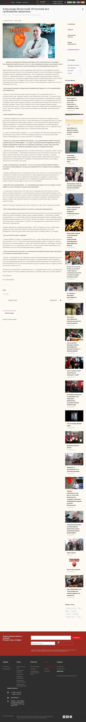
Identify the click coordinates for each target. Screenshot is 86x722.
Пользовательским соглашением (43, 651)
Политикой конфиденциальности (60, 651)
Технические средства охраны (21, 681)
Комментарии (9, 313)
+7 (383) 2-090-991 (57, 3)
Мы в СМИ (6, 293)
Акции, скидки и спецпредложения (21, 685)
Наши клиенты (61, 669)
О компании (71, 24)
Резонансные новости (72, 36)
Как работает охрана (71, 608)
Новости (70, 29)
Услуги (13, 2)
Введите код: (37, 644)
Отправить (76, 637)
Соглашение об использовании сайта (67, 676)
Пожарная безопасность (20, 677)
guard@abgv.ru (15, 697)
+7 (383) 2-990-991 (57, 1)
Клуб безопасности (73, 49)
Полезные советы (70, 616)
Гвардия (59, 662)
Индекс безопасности (72, 43)
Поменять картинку (65, 646)
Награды (18, 2)
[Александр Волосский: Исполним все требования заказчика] (29, 24)
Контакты (25, 2)
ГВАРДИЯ (6, 2)
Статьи (78, 616)
